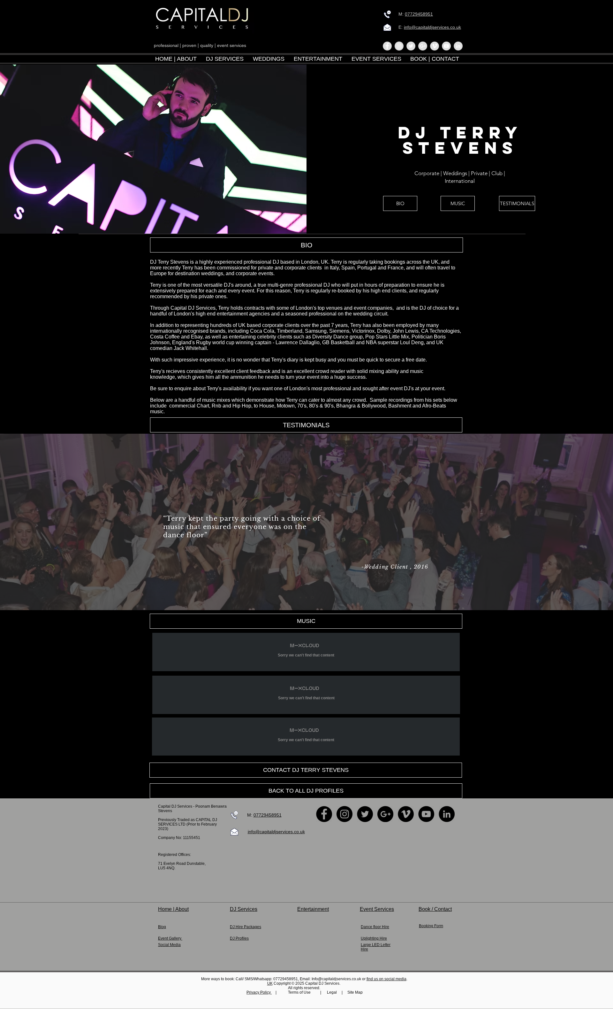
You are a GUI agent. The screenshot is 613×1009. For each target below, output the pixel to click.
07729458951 (419, 14)
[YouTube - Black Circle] (426, 814)
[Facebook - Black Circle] (324, 814)
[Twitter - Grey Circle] (410, 46)
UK (270, 983)
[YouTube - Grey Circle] (446, 46)
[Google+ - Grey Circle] (422, 46)
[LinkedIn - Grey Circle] (458, 46)
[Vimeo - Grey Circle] (434, 46)
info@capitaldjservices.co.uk (432, 27)
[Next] (578, 521)
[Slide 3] (312, 597)
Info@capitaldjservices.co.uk (336, 979)
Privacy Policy (259, 992)
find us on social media (386, 979)
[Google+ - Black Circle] (385, 814)
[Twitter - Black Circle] (365, 814)
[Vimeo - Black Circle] (406, 814)
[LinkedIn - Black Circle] (447, 814)
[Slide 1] (300, 597)
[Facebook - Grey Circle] (387, 46)
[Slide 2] (306, 597)
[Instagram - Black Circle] (344, 814)
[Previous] (34, 521)
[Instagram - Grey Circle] (399, 46)
